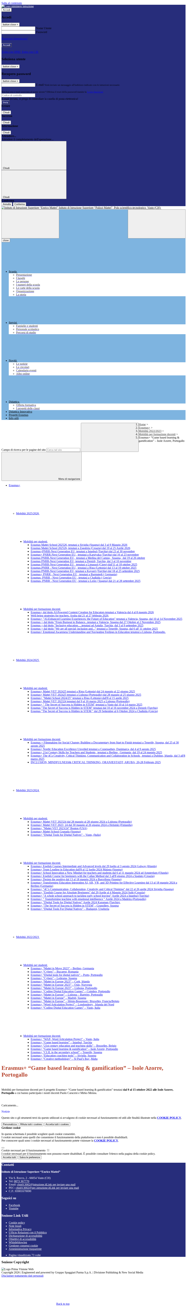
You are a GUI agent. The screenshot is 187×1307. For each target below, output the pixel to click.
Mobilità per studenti (35, 541)
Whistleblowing (18, 1242)
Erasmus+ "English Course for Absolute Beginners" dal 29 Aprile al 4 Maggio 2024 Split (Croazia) (88, 892)
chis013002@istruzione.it (46, 1184)
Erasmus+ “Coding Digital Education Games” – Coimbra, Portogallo (70, 991)
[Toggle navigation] (30, 223)
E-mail (40, 84)
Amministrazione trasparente (25, 1248)
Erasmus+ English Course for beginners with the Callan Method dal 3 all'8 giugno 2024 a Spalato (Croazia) (92, 876)
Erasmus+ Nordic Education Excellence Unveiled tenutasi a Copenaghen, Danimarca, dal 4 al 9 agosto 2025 (93, 749)
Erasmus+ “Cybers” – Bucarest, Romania (55, 971)
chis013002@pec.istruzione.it (47, 1187)
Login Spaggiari (95, 91)
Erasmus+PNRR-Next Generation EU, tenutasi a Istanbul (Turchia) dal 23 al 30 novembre (83, 551)
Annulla (7, 204)
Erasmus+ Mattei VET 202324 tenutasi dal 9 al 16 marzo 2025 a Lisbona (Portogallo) (80, 701)
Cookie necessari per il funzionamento (23, 1150)
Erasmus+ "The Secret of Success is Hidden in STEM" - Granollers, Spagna (75, 905)
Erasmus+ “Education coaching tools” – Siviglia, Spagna (63, 1055)
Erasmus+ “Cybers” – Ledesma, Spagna (54, 978)
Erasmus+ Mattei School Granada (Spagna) (56, 831)
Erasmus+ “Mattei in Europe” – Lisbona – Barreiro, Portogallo (67, 994)
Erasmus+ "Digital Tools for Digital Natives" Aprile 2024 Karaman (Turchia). (75, 902)
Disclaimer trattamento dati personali (22, 1275)
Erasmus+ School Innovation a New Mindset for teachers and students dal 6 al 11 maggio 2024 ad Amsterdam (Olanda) (99, 872)
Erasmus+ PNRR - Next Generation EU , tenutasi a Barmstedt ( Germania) (74, 574)
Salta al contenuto (11, 3)
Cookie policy (17, 1222)
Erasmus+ (144, 427)
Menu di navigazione (69, 479)
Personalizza (10, 1124)
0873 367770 (21, 1181)
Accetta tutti (57, 1124)
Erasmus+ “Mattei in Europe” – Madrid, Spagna (58, 997)
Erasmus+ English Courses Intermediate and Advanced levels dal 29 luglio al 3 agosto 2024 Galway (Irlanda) (94, 866)
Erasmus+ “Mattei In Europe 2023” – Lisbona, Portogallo (64, 988)
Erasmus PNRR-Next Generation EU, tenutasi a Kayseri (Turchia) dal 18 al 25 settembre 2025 (85, 571)
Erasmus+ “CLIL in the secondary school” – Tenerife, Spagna (66, 1052)
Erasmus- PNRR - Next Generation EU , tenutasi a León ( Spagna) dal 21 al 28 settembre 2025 (85, 580)
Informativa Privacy (20, 1229)
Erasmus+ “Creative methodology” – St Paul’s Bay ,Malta (64, 1058)
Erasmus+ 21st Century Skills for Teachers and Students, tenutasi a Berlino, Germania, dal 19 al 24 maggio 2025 (96, 752)
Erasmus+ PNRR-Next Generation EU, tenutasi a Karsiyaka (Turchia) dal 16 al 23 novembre (85, 554)
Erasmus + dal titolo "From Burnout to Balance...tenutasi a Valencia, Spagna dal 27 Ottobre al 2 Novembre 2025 (96, 622)
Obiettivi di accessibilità (22, 1239)
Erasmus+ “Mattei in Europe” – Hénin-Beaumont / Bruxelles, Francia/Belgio (75, 1001)
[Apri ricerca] (157, 223)
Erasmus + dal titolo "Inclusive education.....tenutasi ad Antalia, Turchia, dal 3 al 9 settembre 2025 (87, 625)
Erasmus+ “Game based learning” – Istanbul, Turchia (61, 1042)
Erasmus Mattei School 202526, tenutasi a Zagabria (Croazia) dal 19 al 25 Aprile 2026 (80, 548)
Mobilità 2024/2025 (28, 660)
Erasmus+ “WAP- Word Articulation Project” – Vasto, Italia (65, 1039)
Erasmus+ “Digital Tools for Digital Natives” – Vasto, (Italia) (66, 834)
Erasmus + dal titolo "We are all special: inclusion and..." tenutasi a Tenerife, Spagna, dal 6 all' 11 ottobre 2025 (94, 628)
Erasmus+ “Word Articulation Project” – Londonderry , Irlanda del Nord (72, 1004)
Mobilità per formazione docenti (157, 434)
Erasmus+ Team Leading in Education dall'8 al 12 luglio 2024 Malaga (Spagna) (77, 869)
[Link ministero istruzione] (17, 6)
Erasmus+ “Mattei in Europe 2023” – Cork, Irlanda (60, 981)
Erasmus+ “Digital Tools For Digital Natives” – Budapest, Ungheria (70, 908)
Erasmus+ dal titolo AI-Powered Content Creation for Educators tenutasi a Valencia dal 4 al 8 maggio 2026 (92, 612)
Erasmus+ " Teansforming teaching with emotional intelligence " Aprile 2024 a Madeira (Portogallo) (88, 899)
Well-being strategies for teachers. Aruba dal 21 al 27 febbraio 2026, (70, 615)
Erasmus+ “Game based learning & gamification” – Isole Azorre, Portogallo (74, 1049)
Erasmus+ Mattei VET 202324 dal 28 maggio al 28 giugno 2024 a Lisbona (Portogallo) (81, 821)
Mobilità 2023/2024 (28, 790)
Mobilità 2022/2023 (150, 431)
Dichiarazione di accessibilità (25, 1235)
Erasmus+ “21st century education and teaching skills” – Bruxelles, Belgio (73, 1045)
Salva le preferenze (30, 1157)
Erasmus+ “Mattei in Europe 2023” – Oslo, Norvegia (61, 984)
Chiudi (6, 112)
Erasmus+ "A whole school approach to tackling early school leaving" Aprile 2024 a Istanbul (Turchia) (90, 895)
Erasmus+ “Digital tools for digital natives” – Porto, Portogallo (67, 974)
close (6, 240)
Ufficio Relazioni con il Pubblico (28, 1232)
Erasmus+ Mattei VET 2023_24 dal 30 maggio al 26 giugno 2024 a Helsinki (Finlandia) (81, 825)
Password (41, 32)
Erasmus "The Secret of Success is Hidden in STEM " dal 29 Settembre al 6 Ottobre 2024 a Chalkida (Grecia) (94, 711)
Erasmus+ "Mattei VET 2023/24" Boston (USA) (59, 828)
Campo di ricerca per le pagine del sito (23, 449)
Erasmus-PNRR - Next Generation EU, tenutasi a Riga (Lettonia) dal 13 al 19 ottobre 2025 (83, 567)
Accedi (6, 10)
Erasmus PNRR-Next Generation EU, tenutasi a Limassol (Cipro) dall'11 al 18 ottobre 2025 (84, 564)
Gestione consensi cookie (23, 1245)
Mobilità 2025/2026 (28, 513)
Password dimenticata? (14, 38)
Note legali (15, 1225)
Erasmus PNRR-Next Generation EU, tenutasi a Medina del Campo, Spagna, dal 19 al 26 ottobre (88, 557)
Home (142, 424)
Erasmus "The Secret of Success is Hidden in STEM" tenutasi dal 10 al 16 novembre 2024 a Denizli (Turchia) (94, 707)
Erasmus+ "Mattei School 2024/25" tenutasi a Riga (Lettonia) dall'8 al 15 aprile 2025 (80, 698)
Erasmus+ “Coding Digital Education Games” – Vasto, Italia (65, 1007)
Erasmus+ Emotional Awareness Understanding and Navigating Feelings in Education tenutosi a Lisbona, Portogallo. (98, 632)
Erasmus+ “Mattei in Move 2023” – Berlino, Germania (62, 968)
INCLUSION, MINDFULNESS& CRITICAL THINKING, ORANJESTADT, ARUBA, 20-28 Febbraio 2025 (96, 762)
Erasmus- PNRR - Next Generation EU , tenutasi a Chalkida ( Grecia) (71, 577)
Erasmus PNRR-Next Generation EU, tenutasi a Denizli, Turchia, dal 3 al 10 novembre (81, 561)
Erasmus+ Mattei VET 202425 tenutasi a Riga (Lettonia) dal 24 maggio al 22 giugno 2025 (83, 691)
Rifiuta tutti (31, 1124)
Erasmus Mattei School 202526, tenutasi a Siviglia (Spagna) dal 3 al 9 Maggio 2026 (79, 544)
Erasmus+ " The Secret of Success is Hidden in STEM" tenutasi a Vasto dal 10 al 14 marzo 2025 (86, 704)
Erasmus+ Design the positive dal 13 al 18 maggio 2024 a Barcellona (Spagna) (76, 879)
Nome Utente (43, 28)
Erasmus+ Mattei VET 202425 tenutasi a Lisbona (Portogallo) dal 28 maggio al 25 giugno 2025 (86, 694)
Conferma (19, 204)
